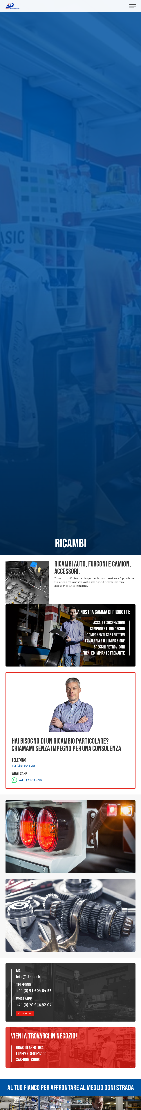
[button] (132, 6)
